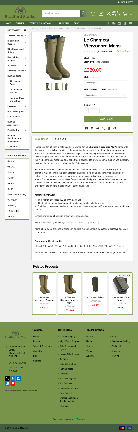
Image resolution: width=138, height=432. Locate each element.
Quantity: (89, 105)
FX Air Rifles (13, 211)
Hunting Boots (14, 76)
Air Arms (11, 183)
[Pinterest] (114, 128)
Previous (34, 294)
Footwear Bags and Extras (17, 99)
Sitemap (37, 360)
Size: (91, 77)
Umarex (11, 167)
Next (130, 294)
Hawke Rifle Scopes (13, 59)
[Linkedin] (125, 23)
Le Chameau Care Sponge (120, 298)
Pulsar (10, 178)
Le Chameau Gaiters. (95, 297)
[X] (108, 23)
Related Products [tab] (46, 267)
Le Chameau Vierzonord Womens (44, 298)
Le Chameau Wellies (16, 91)
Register (116, 14)
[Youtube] (130, 23)
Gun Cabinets (13, 117)
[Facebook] (113, 23)
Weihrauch (12, 200)
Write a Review (124, 51)
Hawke (10, 172)
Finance (20, 23)
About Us (64, 23)
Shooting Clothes (15, 71)
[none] (57, 57)
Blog (76, 23)
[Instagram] (119, 23)
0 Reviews (60, 139)
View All (11, 216)
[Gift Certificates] (102, 14)
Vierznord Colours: (100, 89)
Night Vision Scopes (13, 42)
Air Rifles (11, 65)
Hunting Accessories (13, 123)
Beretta (10, 161)
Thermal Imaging (15, 36)
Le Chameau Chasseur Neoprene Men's (69, 300)
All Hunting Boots (15, 83)
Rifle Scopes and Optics (15, 50)
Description (42, 139)
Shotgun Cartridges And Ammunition (14, 138)
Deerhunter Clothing (16, 194)
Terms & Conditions (40, 23)
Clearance (12, 146)
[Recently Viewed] (94, 14)
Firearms (11, 106)
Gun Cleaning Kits (15, 111)
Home (8, 23)
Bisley (10, 189)
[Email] (92, 128)
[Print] (97, 128)
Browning (11, 205)
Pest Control (13, 130)
